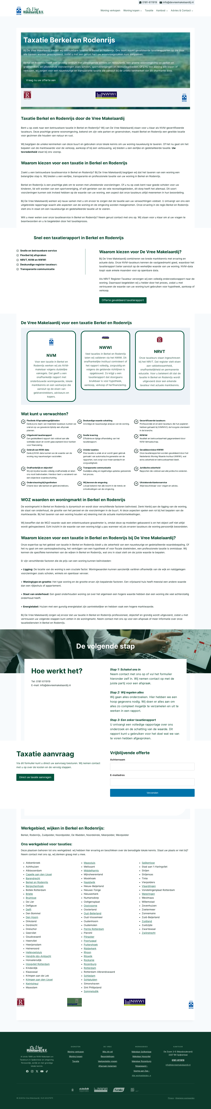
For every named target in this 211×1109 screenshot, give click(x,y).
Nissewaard (141, 1066)
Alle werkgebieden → (141, 1075)
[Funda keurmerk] (119, 1090)
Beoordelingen (107, 1056)
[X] (37, 1071)
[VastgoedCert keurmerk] (135, 1089)
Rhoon (87, 952)
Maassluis (89, 862)
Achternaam (117, 759)
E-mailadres (117, 775)
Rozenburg (90, 964)
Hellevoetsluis (34, 952)
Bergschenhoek (35, 886)
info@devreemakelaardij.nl (178, 1065)
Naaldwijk (89, 882)
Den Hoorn (32, 917)
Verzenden (152, 792)
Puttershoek (91, 944)
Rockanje (89, 960)
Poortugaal (90, 940)
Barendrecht (33, 878)
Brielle (29, 893)
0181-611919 (178, 1060)
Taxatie (149, 10)
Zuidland (147, 921)
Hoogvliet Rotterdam (38, 964)
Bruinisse (31, 897)
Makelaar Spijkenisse (141, 1051)
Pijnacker (89, 936)
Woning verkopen (110, 10)
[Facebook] (27, 1071)
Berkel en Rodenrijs (37, 882)
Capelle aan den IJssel (39, 874)
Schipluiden (90, 979)
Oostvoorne (90, 905)
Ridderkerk (90, 948)
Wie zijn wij (107, 1051)
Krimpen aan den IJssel (39, 979)
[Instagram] (32, 1071)
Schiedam (89, 975)
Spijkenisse (148, 862)
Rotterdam (90, 968)
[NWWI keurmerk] (100, 1090)
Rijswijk (88, 956)
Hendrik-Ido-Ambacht (38, 956)
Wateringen (148, 893)
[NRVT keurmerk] (84, 1090)
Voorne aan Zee (141, 1071)
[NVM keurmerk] (72, 1090)
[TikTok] (46, 1071)
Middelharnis (91, 870)
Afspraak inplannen (107, 1066)
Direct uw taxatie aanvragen (35, 777)
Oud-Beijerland (92, 913)
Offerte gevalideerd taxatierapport (123, 300)
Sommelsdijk (91, 991)
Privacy (171, 1098)
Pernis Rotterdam (94, 929)
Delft (28, 909)
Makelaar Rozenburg (141, 1061)
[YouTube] (41, 1071)
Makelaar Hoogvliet (141, 1056)
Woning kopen (75, 1056)
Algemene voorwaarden (184, 1098)
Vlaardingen (149, 886)
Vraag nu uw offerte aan (41, 80)
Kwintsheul (32, 983)
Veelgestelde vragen (107, 1061)
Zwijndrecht (148, 932)
